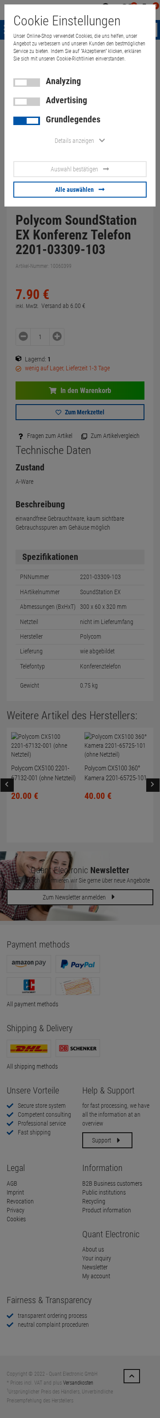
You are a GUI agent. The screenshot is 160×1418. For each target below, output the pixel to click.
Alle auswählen (74, 189)
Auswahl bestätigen (74, 169)
